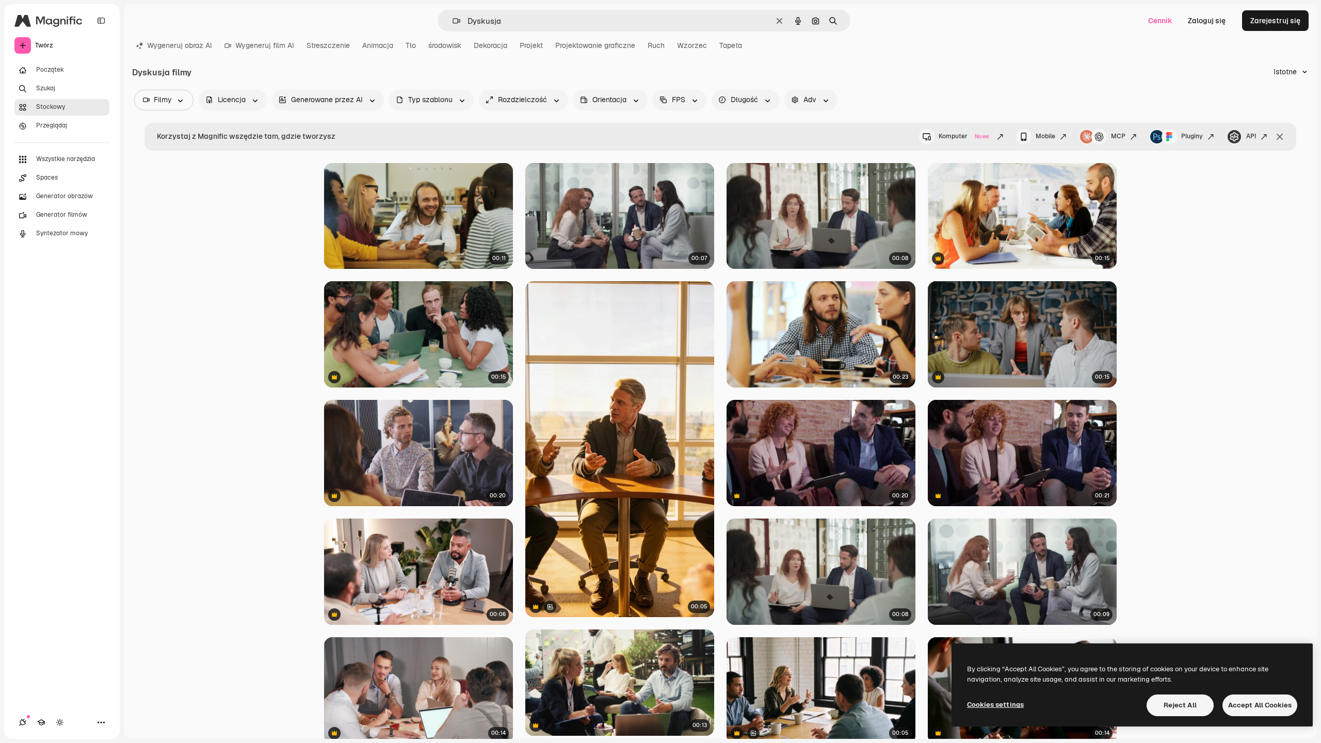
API (1251, 136)
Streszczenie (328, 45)
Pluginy (1192, 136)
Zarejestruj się (1275, 20)
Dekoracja (490, 45)
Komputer (964, 136)
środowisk (444, 45)
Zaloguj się (1207, 20)
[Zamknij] (1280, 137)
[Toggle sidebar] (101, 20)
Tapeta (730, 45)
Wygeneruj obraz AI (179, 45)
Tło (411, 45)
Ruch (656, 45)
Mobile (1045, 136)
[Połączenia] (22, 722)
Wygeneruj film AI (264, 45)
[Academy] (41, 722)
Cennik (1160, 20)
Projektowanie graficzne (595, 45)
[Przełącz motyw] (60, 722)
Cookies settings (995, 704)
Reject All (1180, 705)
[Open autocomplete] (452, 21)
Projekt (531, 45)
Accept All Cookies (1260, 705)
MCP (1118, 136)
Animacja (377, 45)
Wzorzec (692, 45)
